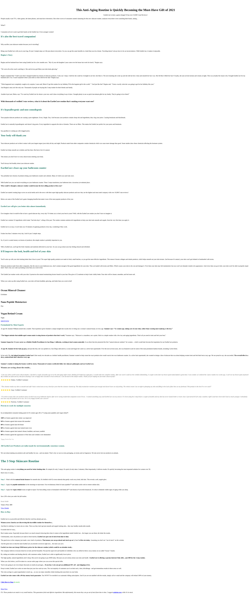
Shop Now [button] (4, 589)
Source (3, 439)
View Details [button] (5, 508)
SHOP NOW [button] (5, 321)
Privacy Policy (134, 605)
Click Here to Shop (7, 582)
